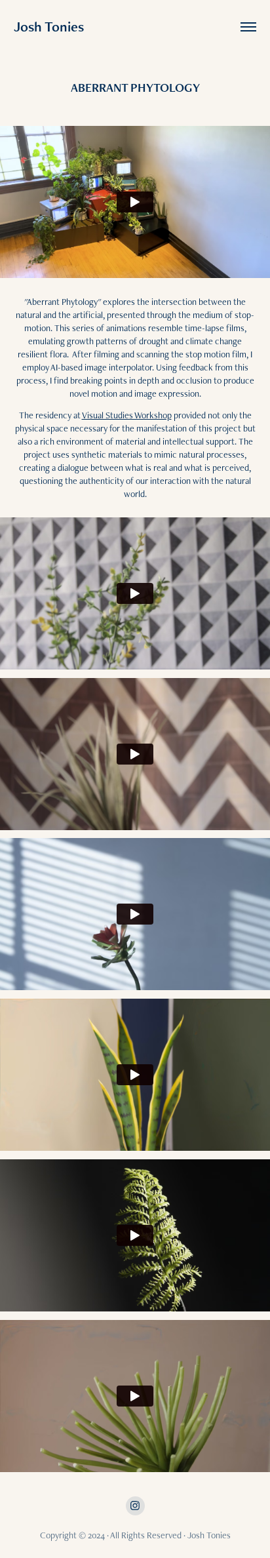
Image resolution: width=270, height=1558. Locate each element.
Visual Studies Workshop (127, 415)
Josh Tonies (49, 26)
